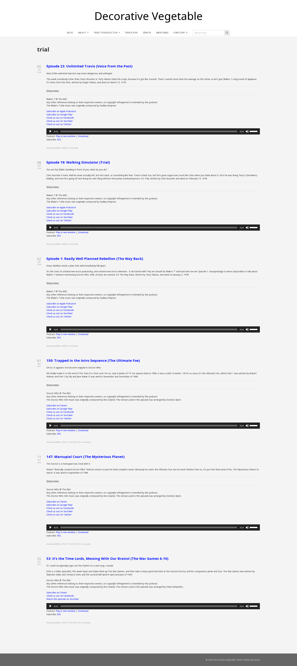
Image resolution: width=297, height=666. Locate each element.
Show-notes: (52, 90)
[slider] (254, 131)
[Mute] (247, 131)
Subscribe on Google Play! (59, 114)
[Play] (50, 131)
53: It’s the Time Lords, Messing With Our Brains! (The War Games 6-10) (107, 558)
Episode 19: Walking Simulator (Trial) (78, 162)
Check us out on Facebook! (60, 117)
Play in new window (65, 136)
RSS (59, 139)
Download (83, 136)
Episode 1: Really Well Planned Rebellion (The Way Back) (94, 258)
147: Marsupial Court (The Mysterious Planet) (85, 456)
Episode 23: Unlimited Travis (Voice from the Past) (89, 66)
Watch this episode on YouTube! (62, 599)
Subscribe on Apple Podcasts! (61, 111)
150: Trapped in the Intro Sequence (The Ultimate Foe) (93, 360)
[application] (153, 131)
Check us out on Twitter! (58, 124)
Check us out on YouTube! (59, 121)
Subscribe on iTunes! (56, 405)
